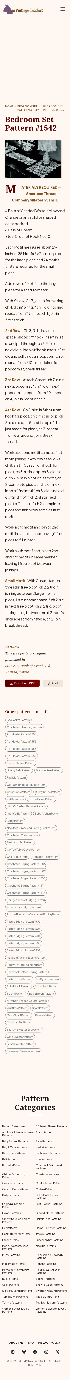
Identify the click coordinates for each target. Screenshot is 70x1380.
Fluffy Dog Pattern (47, 979)
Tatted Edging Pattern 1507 (23, 950)
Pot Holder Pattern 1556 (21, 748)
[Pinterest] (13, 1352)
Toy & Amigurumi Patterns (51, 1302)
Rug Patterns (10, 1278)
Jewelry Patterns (45, 1233)
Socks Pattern (15, 993)
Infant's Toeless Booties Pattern (26, 806)
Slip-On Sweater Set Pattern (24, 1029)
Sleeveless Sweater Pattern (23, 1051)
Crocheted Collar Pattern (22, 835)
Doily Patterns (10, 1195)
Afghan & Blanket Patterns (51, 1126)
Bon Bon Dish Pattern (45, 856)
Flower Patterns (11, 1213)
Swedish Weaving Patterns (51, 1290)
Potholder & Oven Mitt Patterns (15, 1271)
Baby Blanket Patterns (15, 1141)
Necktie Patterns (46, 1245)
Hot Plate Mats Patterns (16, 1233)
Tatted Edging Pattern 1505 (24, 943)
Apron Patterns (45, 1132)
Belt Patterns (10, 1159)
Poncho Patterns (46, 1263)
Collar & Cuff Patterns (15, 1189)
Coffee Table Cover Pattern (24, 849)
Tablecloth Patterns (48, 1296)
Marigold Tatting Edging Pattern (26, 957)
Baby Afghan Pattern (47, 813)
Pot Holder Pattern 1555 (21, 741)
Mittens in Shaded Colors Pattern (27, 1000)
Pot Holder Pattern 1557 (21, 755)
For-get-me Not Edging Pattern (26, 900)
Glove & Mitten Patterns (50, 1213)
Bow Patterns (44, 1159)
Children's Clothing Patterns (13, 1176)
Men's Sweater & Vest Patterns (15, 1247)
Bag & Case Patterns (14, 1147)
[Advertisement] (35, 54)
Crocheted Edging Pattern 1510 (26, 878)
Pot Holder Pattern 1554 (21, 734)
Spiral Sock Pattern (18, 986)
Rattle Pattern (15, 799)
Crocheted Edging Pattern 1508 (26, 864)
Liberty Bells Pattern (19, 770)
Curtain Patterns (45, 1189)
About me (16, 1342)
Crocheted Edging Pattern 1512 (26, 892)
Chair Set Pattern (17, 856)
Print (55, 683)
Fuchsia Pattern (16, 777)
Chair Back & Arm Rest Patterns (49, 1167)
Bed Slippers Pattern (41, 993)
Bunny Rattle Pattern (47, 792)
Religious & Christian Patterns (48, 1271)
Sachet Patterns (45, 1278)
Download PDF (24, 683)
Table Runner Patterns (15, 1296)
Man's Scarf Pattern (18, 1015)
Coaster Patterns (12, 1183)
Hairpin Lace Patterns (48, 1218)
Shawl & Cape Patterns (49, 1284)
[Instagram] (46, 1352)
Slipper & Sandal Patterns (17, 1290)
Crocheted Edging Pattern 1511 (25, 885)
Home (9, 106)
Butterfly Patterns (13, 1165)
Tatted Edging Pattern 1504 (24, 936)
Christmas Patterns (47, 1174)
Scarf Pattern (40, 1008)
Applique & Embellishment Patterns (18, 1134)
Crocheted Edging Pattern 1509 (26, 871)
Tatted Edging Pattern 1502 (24, 921)
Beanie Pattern (44, 1015)
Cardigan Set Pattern (19, 1022)
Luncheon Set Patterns (49, 1240)
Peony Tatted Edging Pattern (24, 964)
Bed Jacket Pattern (18, 719)
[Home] (23, 8)
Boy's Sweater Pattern (20, 1044)
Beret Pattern (15, 820)
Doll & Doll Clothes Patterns (47, 1196)
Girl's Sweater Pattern (20, 1036)
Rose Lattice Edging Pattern (24, 907)
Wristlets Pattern (17, 1008)
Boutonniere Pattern (48, 770)
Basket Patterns (45, 1147)
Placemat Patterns (13, 1263)
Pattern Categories (13, 1126)
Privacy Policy (49, 1342)
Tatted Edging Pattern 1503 (24, 928)
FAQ (31, 1342)
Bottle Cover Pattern (41, 799)
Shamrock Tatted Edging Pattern (27, 972)
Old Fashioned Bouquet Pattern (26, 784)
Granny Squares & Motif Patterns (16, 1220)
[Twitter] (57, 1352)
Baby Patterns (44, 1141)
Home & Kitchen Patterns (51, 1227)
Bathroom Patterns (13, 1153)
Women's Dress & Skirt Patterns (15, 1310)
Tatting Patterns (12, 1302)
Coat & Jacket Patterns (49, 1183)
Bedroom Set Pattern (20, 842)
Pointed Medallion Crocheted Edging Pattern (34, 914)
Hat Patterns (9, 1227)
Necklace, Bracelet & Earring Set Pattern (31, 828)
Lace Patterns (10, 1240)
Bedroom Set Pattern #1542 (28, 108)
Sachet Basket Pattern (20, 763)
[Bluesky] (24, 1352)
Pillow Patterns (11, 1254)
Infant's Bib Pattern (18, 813)
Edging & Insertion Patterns (13, 1205)
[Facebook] (35, 1352)
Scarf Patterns (10, 1284)
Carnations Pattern (18, 792)
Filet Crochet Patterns (49, 1203)
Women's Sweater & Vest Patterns (51, 1310)
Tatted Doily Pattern (19, 979)
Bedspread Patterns (48, 1153)
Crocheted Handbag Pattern (24, 727)
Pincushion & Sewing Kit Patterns (50, 1256)
